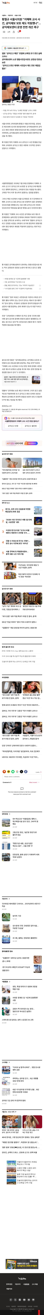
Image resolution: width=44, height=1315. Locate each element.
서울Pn (4, 15)
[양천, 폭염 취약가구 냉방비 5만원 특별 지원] (6, 989)
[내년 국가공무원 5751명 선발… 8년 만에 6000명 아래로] (6, 1092)
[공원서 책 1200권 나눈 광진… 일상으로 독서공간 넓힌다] (6, 1011)
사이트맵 (30, 1306)
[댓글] (19, 32)
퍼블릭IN (9, 1289)
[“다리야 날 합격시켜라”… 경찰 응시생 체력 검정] (6, 1070)
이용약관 (13, 1306)
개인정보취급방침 (21, 1306)
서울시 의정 (18, 15)
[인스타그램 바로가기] (24, 1299)
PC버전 (36, 1306)
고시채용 (5, 1062)
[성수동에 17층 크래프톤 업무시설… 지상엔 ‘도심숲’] (6, 928)
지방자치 (10, 15)
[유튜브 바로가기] (19, 1299)
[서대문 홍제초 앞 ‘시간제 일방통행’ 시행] (6, 1000)
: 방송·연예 (8, 1112)
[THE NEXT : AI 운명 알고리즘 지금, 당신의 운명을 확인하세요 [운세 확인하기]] (22, 443)
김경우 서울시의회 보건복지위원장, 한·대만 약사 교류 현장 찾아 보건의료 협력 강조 (16, 379)
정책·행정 (5, 814)
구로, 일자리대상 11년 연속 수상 (14, 282)
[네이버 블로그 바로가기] (33, 1299)
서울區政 (5, 981)
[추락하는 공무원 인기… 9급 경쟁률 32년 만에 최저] (6, 1081)
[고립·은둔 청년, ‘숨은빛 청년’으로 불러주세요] (6, 835)
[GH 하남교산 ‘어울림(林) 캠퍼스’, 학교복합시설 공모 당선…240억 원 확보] (6, 823)
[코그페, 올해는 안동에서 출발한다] (6, 939)
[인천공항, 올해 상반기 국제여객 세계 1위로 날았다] (6, 857)
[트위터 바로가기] (15, 1299)
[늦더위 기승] (6, 917)
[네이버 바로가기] (28, 1299)
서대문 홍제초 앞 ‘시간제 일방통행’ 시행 (17, 279)
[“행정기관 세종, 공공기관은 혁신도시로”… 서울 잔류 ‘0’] (6, 846)
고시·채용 (35, 1284)
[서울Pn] (6, 2)
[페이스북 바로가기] (10, 1299)
